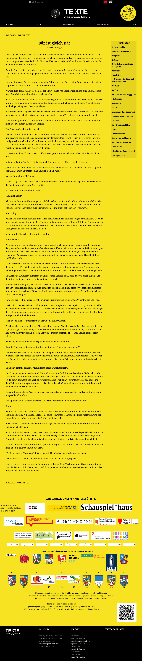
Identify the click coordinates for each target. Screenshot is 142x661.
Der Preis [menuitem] (10, 24)
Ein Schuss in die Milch (121, 125)
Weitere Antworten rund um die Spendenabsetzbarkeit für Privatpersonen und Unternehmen (61, 609)
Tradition (115, 129)
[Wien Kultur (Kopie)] (128, 522)
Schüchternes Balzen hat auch (123, 151)
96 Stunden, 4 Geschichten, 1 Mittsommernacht (123, 80)
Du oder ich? (117, 103)
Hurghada (116, 56)
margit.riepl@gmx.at (78, 649)
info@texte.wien (37, 2)
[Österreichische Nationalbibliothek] (105, 522)
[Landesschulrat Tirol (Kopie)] (129, 545)
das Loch (115, 108)
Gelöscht (115, 60)
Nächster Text (23, 35)
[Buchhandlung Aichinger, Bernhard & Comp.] (23, 536)
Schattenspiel (117, 99)
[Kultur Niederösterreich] (62, 508)
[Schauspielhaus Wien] (106, 508)
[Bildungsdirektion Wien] (13, 545)
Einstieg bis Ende (118, 155)
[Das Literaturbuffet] (44, 535)
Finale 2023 (10, 35)
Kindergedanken (118, 134)
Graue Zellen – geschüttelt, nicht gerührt (122, 65)
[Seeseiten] (63, 535)
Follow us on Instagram (111, 2)
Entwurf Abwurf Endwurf (122, 138)
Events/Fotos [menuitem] (103, 24)
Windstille (116, 71)
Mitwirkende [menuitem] (69, 24)
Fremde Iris (116, 75)
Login (133, 24)
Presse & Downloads (114, 629)
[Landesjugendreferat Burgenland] (39, 522)
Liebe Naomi (117, 147)
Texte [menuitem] (38, 24)
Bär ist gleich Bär (118, 47)
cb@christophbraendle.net (48, 644)
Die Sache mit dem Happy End (124, 95)
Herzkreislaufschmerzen (121, 142)
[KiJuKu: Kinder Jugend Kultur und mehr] (120, 535)
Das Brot (115, 90)
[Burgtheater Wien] (74, 522)
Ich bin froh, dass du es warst (123, 112)
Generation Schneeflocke (121, 51)
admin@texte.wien (78, 657)
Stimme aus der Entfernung (123, 116)
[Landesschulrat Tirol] (114, 545)
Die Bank (115, 86)
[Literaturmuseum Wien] (14, 522)
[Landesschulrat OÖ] (71, 545)
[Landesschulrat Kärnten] (42, 545)
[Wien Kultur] (35, 508)
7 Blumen (115, 121)
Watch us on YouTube (105, 2)
